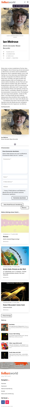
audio (8, 35)
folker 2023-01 (10, 51)
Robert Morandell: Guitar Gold (14, 305)
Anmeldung (19, 365)
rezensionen (14, 35)
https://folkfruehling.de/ (17, 337)
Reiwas (5, 236)
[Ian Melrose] (15, 134)
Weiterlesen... (6, 241)
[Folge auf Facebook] (3, 402)
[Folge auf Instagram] (7, 402)
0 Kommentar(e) (10, 54)
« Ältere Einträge (6, 315)
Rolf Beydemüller (8, 266)
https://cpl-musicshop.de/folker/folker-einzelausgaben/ (19, 327)
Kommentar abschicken (19, 198)
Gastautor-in (7, 234)
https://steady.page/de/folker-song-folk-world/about (18, 346)
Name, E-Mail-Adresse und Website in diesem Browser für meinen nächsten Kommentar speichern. (14, 192)
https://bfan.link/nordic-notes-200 (18, 356)
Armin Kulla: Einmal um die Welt (14, 269)
